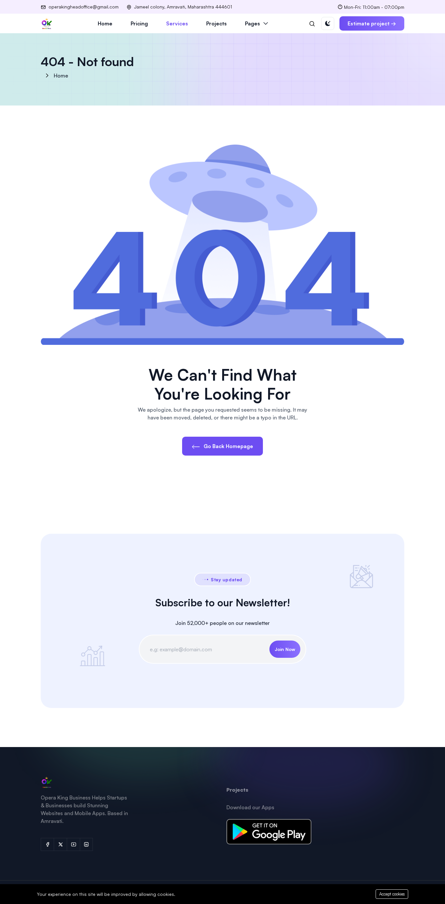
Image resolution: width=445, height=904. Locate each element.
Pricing (139, 23)
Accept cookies (392, 894)
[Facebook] (47, 844)
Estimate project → (372, 23)
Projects (216, 23)
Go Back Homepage (227, 446)
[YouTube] (73, 844)
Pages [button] (252, 23)
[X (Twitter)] (60, 844)
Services (177, 23)
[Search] (312, 23)
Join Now (285, 649)
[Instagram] (86, 844)
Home (105, 23)
